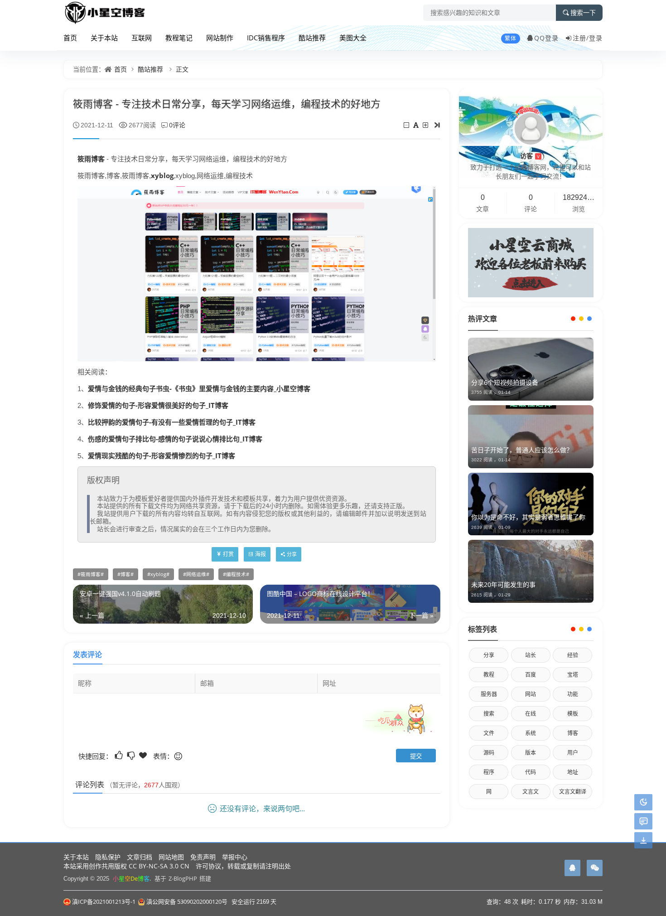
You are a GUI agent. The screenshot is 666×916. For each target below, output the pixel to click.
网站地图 (171, 857)
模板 (572, 713)
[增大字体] (426, 125)
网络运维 (196, 574)
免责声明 (203, 857)
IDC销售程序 (266, 37)
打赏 (228, 554)
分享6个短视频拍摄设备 (504, 382)
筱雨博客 (91, 574)
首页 (70, 37)
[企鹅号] (572, 868)
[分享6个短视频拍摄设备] (531, 369)
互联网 (141, 37)
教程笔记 (179, 37)
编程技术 (236, 574)
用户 (572, 752)
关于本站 (104, 37)
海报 (260, 554)
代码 (530, 772)
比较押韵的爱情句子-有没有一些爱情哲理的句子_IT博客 (172, 421)
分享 (488, 655)
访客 (530, 155)
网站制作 (219, 37)
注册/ (581, 38)
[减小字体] (407, 125)
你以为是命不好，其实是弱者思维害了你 (528, 517)
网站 (530, 694)
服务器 (489, 694)
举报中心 (234, 857)
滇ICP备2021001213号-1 (103, 901)
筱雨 (84, 158)
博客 (98, 158)
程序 (488, 772)
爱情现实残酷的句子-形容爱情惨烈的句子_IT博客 (161, 455)
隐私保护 (108, 857)
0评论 (177, 125)
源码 (488, 752)
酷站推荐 (312, 37)
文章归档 (139, 857)
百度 (530, 675)
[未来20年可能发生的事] (531, 571)
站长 (530, 655)
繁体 (510, 38)
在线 (530, 713)
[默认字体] (416, 125)
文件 (488, 733)
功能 (572, 694)
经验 (572, 655)
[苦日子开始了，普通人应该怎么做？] (531, 436)
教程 (488, 675)
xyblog (162, 175)
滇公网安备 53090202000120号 (186, 901)
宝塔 (572, 675)
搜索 (488, 713)
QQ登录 (546, 38)
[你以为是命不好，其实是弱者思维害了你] (531, 504)
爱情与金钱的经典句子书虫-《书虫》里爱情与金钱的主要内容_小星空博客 (199, 388)
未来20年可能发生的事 (503, 584)
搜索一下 (583, 12)
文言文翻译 (572, 791)
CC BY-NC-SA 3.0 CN (159, 866)
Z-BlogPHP (183, 878)
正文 (182, 69)
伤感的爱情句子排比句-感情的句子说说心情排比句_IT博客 (175, 438)
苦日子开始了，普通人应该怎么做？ (522, 450)
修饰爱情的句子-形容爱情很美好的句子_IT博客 (158, 405)
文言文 (530, 791)
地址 (572, 772)
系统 (530, 733)
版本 (530, 752)
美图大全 (353, 37)
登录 (596, 38)
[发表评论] (643, 821)
